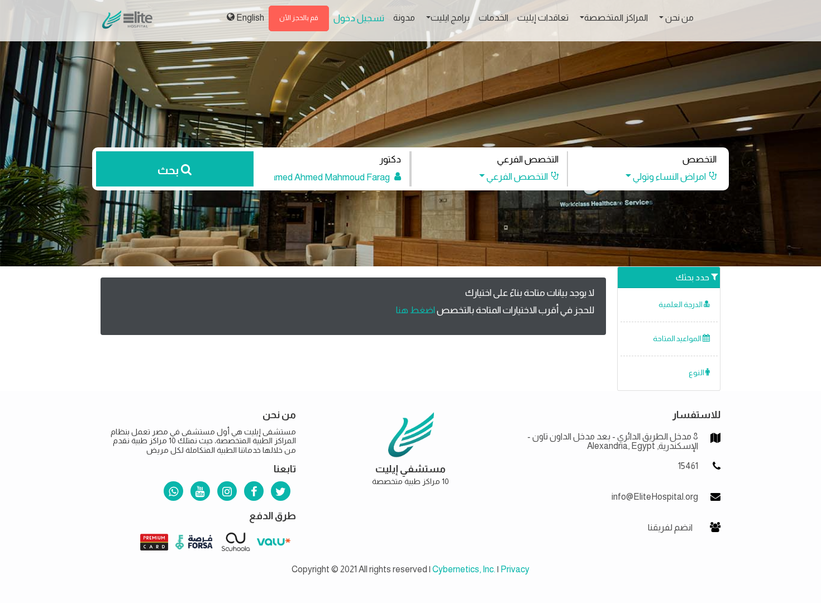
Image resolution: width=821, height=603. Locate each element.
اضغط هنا (415, 310)
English (249, 17)
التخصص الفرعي (528, 159)
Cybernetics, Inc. (463, 569)
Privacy (514, 569)
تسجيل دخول (358, 18)
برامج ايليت (450, 17)
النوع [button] (697, 372)
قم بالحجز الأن (298, 18)
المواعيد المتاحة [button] (678, 338)
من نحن (679, 17)
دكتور (390, 159)
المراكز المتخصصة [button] (616, 17)
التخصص (699, 159)
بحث (169, 170)
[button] (666, 176)
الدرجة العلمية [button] (681, 304)
